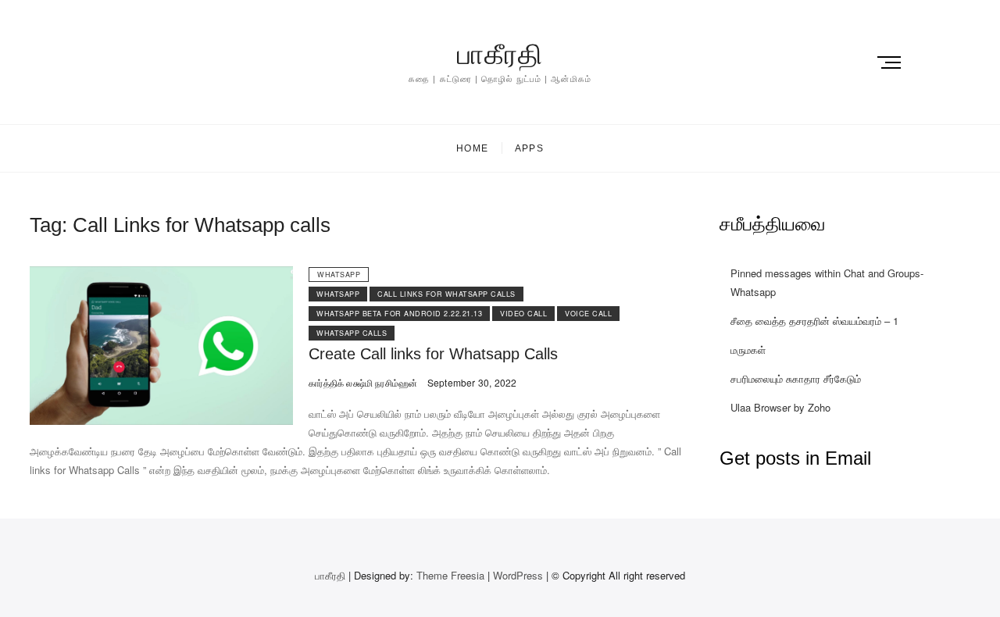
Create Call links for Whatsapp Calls (433, 353)
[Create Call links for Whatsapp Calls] (161, 275)
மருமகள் (748, 349)
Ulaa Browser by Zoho (780, 407)
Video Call (523, 313)
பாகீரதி (500, 54)
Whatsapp (338, 274)
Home (472, 148)
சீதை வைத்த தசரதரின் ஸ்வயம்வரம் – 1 (814, 320)
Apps (529, 148)
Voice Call (588, 313)
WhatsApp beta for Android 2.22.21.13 (399, 313)
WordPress (518, 575)
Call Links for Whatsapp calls (446, 294)
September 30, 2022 (470, 382)
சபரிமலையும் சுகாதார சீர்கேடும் (795, 378)
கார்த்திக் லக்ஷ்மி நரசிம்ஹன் (363, 382)
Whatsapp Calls (351, 333)
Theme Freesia (450, 575)
